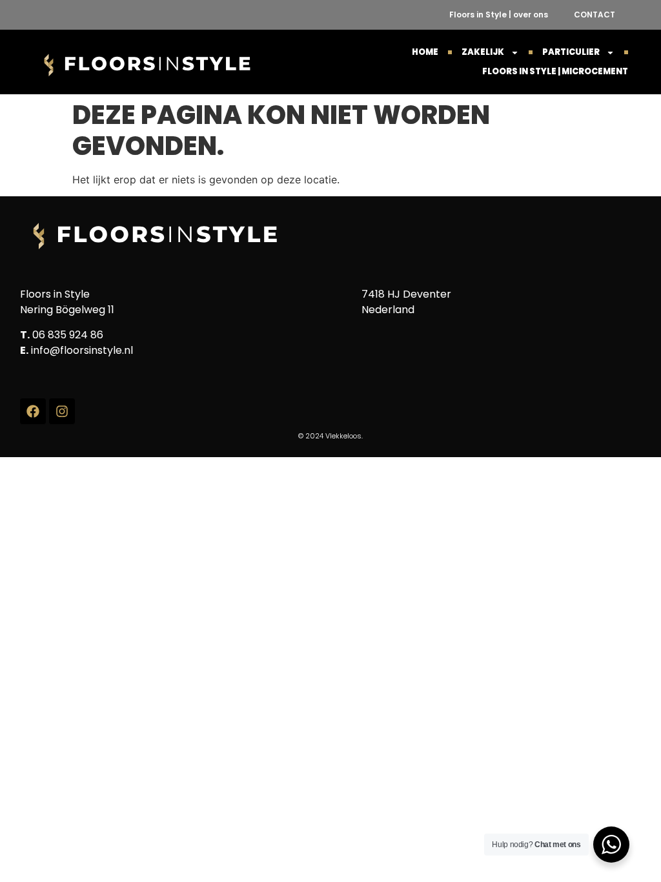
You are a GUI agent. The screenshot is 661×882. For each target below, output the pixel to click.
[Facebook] (33, 411)
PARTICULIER (571, 52)
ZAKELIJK (483, 52)
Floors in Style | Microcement (555, 71)
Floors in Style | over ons (498, 14)
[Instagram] (62, 411)
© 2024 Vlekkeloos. (330, 436)
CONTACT (594, 14)
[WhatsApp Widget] (611, 844)
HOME (425, 52)
